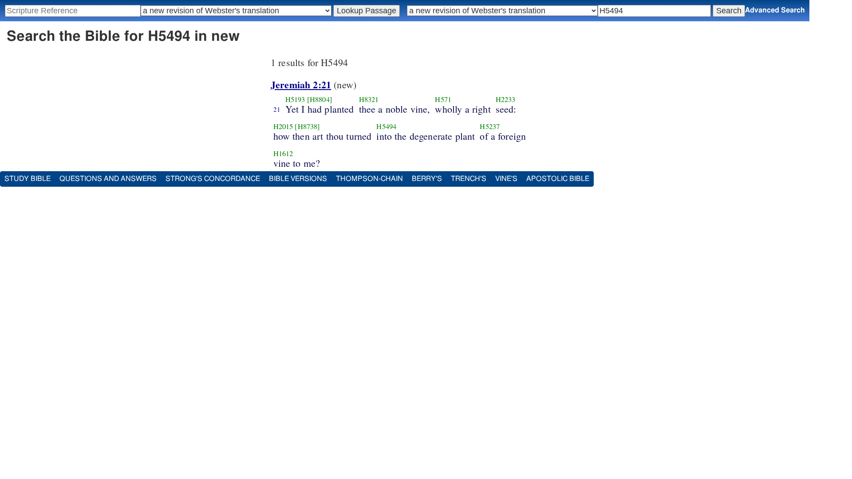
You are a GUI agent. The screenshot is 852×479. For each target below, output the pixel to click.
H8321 (369, 99)
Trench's (468, 178)
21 (276, 109)
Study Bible (27, 178)
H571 (443, 99)
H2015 (283, 126)
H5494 (386, 126)
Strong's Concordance (213, 178)
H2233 (506, 99)
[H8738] (307, 126)
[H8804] (319, 99)
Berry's (427, 178)
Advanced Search (775, 10)
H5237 (490, 126)
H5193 (295, 99)
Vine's (506, 178)
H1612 (283, 153)
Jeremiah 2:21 (301, 84)
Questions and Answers (108, 178)
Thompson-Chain (369, 178)
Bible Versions (298, 178)
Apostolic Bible (557, 178)
